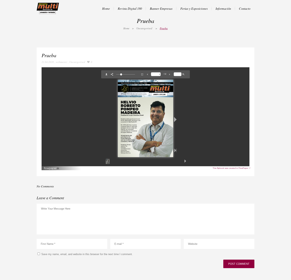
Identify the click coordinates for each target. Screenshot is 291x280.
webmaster (61, 62)
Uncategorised (144, 28)
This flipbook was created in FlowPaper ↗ (231, 168)
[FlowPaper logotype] (52, 169)
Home (126, 28)
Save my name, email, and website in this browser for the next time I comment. (87, 254)
